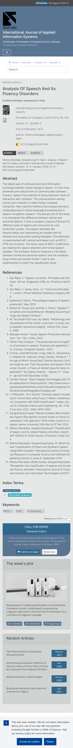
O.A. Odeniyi (14, 623)
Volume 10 (40, 62)
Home (15, 62)
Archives (26, 62)
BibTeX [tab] (21, 152)
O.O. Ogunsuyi (52, 623)
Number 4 (55, 62)
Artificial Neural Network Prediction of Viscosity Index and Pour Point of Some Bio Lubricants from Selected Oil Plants (27, 666)
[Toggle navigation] (7, 52)
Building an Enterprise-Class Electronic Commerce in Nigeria (26, 690)
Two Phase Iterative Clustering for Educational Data (24, 653)
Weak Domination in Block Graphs (24, 676)
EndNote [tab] (35, 152)
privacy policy (23, 733)
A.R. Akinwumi (32, 623)
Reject (50, 741)
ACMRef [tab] (8, 152)
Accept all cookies (29, 741)
